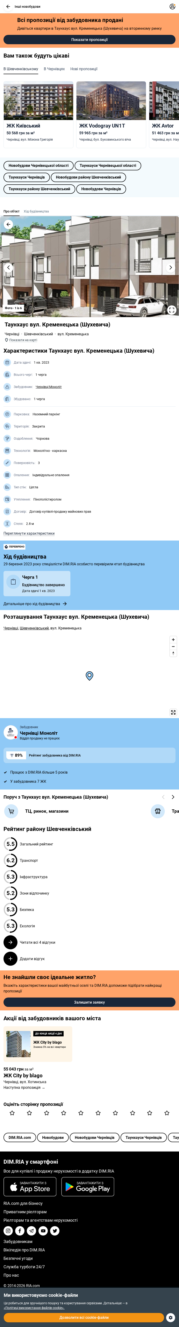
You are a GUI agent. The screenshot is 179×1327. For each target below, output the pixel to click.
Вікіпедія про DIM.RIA (24, 1249)
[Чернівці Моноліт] (10, 732)
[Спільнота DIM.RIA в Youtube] (43, 1231)
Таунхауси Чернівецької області (108, 165)
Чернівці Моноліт (49, 387)
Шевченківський (38, 334)
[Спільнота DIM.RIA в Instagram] (8, 1231)
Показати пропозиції (89, 39)
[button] (8, 6)
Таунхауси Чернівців (27, 177)
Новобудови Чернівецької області (39, 165)
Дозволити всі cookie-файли (84, 1317)
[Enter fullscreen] (173, 712)
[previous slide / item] (8, 268)
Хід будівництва (36, 211)
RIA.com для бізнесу (23, 1203)
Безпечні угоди (18, 1258)
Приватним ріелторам (25, 1211)
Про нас (11, 1275)
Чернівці (12, 334)
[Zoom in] (173, 639)
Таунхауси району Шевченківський (39, 189)
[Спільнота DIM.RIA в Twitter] (54, 1231)
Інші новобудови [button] (27, 6)
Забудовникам (17, 1241)
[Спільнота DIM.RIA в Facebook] (19, 1231)
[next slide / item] (170, 268)
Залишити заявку (89, 1002)
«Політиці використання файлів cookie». (34, 1308)
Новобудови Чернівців (101, 189)
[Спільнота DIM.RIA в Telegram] (31, 1231)
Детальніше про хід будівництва (31, 604)
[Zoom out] (173, 646)
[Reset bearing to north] (173, 653)
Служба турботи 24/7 (24, 1266)
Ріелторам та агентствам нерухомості (40, 1220)
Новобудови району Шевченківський (88, 177)
